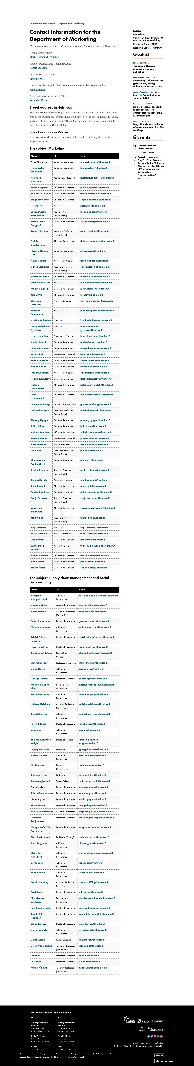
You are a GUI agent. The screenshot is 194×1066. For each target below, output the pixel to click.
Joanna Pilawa (39, 438)
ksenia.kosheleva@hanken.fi (96, 378)
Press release (138, 77)
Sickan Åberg (38, 567)
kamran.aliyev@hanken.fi (93, 605)
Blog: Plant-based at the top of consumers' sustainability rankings (148, 127)
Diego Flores (38, 668)
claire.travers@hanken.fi (92, 923)
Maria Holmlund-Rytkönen (44, 57)
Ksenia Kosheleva (41, 378)
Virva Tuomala (39, 930)
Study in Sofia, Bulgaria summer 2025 (146, 96)
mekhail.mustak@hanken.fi (95, 410)
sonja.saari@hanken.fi (91, 862)
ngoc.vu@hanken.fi (89, 955)
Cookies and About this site (124, 1046)
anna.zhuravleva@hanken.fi (94, 714)
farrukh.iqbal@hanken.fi (92, 723)
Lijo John (36, 730)
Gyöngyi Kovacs (40, 749)
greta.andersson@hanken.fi (94, 621)
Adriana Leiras (39, 775)
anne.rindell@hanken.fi (93, 486)
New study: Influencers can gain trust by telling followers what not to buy (148, 83)
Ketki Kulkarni (39, 755)
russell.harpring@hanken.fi (93, 694)
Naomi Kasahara (40, 348)
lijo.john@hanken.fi (89, 730)
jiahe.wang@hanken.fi (92, 561)
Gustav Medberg (40, 404)
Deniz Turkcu (38, 939)
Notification (158, 1043)
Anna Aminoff (37, 90)
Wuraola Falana (40, 276)
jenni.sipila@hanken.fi (92, 517)
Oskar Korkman (40, 372)
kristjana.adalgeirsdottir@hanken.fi (98, 595)
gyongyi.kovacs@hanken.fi (94, 749)
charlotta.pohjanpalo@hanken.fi (96, 817)
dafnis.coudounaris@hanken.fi (97, 241)
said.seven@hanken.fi (91, 892)
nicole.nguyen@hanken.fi (92, 799)
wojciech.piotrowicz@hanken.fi (96, 811)
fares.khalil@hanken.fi (92, 354)
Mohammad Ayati (41, 627)
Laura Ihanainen (40, 336)
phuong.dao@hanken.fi (93, 251)
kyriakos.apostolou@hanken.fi (97, 177)
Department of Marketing (71, 23)
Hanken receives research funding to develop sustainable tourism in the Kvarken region (147, 111)
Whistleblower (138, 1043)
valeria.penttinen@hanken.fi (96, 432)
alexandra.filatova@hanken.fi (95, 653)
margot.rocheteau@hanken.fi (95, 827)
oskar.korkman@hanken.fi (95, 372)
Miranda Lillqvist (39, 100)
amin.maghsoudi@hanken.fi (94, 781)
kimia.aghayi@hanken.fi (94, 168)
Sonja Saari (37, 862)
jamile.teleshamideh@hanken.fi (96, 914)
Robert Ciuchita (38, 68)
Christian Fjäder (39, 662)
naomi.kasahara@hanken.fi (95, 348)
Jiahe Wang (37, 561)
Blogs (135, 121)
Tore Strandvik (39, 533)
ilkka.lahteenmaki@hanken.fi (96, 394)
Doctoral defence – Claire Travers (148, 147)
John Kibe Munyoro (42, 793)
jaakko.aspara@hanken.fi (94, 187)
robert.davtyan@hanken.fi (93, 647)
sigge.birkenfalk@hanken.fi (95, 199)
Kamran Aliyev (39, 605)
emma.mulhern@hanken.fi (93, 787)
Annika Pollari (39, 444)
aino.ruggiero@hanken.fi (92, 843)
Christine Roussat (40, 837)
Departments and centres (42, 23)
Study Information (140, 92)
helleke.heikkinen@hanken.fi (95, 704)
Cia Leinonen (38, 765)
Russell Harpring (40, 694)
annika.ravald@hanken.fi (94, 480)
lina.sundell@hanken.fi (93, 539)
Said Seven (37, 892)
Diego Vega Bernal (41, 945)
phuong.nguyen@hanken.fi (95, 420)
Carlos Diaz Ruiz (40, 266)
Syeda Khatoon (39, 360)
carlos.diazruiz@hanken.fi (94, 266)
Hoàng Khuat (38, 366)
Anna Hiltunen (39, 714)
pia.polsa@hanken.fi (91, 450)
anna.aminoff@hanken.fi (92, 611)
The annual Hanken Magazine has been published (144, 68)
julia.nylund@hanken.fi (93, 426)
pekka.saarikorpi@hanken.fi (96, 492)
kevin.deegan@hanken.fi (94, 260)
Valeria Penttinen (40, 432)
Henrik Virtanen (39, 555)
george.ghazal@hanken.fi (93, 678)
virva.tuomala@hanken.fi (93, 930)
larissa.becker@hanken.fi (94, 211)
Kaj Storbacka (38, 527)
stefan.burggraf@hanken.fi (95, 221)
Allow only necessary (164, 1061)
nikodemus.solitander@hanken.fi (97, 898)
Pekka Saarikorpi (40, 492)
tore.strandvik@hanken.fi (94, 533)
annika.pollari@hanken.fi (94, 444)
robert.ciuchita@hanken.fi (94, 231)
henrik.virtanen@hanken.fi (95, 555)
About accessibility (156, 1046)
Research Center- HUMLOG (147, 47)
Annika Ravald (39, 480)
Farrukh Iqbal (38, 723)
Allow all (159, 1055)
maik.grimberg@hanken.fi (94, 288)
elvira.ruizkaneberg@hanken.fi (96, 853)
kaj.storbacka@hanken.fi (94, 527)
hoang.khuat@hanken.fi (93, 366)
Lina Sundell (37, 539)
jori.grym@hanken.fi (91, 294)
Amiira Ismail (38, 342)
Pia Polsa (36, 450)
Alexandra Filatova (41, 653)
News (135, 63)
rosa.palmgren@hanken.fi (93, 805)
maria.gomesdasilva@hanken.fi (96, 684)
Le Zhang (36, 961)
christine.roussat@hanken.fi (94, 837)
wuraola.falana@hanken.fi (95, 276)
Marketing (138, 34)
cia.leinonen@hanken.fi (91, 765)
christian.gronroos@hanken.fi (96, 300)
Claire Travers (38, 923)
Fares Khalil (37, 354)
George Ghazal (39, 678)
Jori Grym (36, 294)
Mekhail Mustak (40, 410)
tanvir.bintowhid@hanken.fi (95, 193)
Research (137, 104)
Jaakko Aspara (39, 187)
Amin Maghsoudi (40, 781)
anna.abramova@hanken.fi (95, 161)
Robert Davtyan (39, 647)
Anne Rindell (38, 486)
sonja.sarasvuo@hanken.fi (95, 498)
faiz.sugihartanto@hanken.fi (94, 908)
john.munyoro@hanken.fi (93, 793)
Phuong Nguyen (40, 420)
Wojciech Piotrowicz (42, 811)
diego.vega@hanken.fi (91, 945)
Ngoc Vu (36, 955)
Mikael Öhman (39, 967)
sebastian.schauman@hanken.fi (98, 508)
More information (79, 1057)
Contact (137, 30)
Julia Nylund (38, 426)
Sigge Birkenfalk (40, 199)
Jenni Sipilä (37, 517)
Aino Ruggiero (39, 843)
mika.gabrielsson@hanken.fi (96, 282)
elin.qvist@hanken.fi (91, 460)
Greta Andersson (40, 621)
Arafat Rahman (39, 470)
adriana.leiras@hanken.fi (92, 775)
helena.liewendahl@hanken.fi (97, 384)
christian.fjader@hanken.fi (93, 662)
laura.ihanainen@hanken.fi (95, 336)
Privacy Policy (141, 1046)
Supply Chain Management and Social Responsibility (148, 39)
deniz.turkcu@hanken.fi (92, 939)
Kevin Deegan (38, 260)
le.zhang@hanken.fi (89, 961)
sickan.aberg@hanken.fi (93, 567)
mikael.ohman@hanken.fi (93, 967)
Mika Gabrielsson (41, 282)
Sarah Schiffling (39, 882)
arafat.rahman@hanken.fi (94, 470)
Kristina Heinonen (41, 320)
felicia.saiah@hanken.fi (91, 872)
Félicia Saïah (38, 872)
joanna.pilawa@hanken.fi (94, 438)
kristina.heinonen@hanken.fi (96, 320)
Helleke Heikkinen (41, 704)
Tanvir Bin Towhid (41, 193)
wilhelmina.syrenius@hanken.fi (97, 545)
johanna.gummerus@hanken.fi (97, 310)
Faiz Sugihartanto (41, 908)
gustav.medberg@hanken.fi (95, 404)
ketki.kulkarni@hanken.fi (92, 755)
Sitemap (149, 1043)
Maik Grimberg (39, 288)
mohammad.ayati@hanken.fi (95, 627)
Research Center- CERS (145, 44)
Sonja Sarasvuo (39, 498)
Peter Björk (37, 79)
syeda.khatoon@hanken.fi (94, 360)
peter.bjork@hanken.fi (92, 205)
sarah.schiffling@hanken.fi (93, 882)
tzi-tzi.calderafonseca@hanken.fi (97, 637)
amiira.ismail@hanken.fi (93, 342)
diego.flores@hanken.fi (91, 668)
